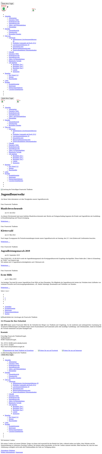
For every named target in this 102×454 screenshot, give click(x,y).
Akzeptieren (4, 450)
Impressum (19, 452)
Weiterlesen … (5, 221)
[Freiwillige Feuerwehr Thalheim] (24, 11)
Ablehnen (12, 450)
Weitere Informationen (8, 452)
